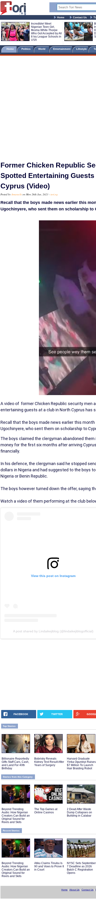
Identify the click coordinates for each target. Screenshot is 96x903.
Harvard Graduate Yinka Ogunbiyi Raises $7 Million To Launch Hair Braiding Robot (81, 763)
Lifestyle (81, 49)
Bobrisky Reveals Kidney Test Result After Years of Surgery (49, 762)
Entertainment (62, 49)
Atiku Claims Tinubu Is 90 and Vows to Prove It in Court (49, 866)
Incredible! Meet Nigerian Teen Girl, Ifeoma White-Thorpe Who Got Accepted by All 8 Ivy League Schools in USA (46, 31)
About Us (74, 889)
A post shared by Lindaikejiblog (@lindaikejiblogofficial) (53, 631)
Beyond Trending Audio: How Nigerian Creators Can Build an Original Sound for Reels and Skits (16, 816)
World (42, 49)
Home (60, 17)
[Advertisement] (48, 106)
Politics (26, 49)
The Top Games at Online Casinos (45, 811)
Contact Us (80, 17)
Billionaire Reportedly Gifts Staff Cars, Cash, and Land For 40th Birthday (15, 763)
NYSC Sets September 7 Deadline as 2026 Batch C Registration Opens (81, 868)
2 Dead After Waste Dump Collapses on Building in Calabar (79, 812)
